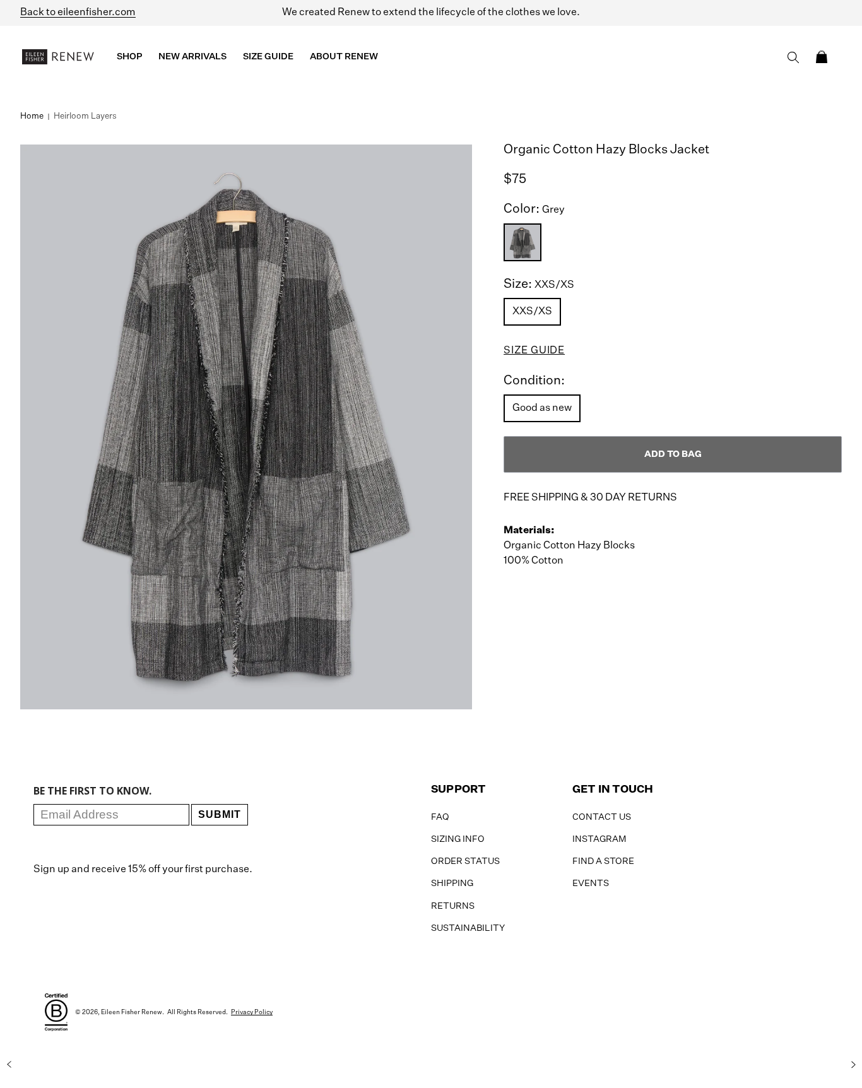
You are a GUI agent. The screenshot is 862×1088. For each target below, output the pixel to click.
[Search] (793, 57)
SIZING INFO (458, 839)
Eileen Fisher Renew (131, 1012)
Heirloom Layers (85, 116)
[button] (821, 57)
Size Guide (534, 351)
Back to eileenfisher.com (78, 13)
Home (32, 116)
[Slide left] (9, 1064)
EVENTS (590, 883)
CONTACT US (601, 817)
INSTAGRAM (599, 839)
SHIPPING (452, 883)
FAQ (440, 817)
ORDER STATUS (465, 861)
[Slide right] (853, 1064)
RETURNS (453, 906)
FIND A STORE (603, 861)
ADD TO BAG (673, 454)
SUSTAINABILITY (468, 928)
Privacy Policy (252, 1012)
